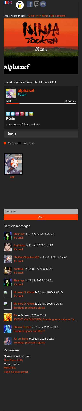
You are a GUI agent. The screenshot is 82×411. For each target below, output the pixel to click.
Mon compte (58, 15)
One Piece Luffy (13, 360)
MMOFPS (10, 367)
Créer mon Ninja (38, 15)
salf (12, 176)
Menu (41, 49)
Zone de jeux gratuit (16, 371)
